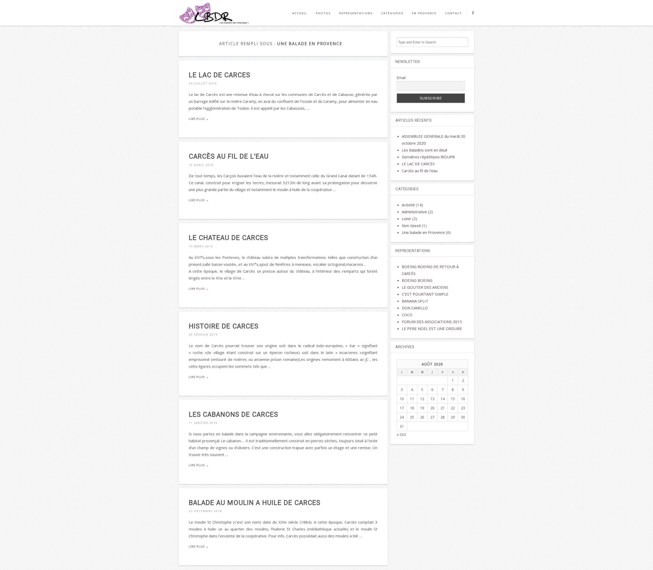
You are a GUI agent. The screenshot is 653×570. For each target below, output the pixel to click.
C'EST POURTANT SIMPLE (425, 294)
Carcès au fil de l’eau (419, 170)
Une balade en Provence (423, 232)
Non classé (411, 225)
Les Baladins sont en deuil (424, 150)
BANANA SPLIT (415, 300)
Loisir (406, 218)
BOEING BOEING (417, 280)
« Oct (401, 434)
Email (401, 77)
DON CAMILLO (415, 307)
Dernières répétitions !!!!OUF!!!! (428, 156)
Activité (408, 204)
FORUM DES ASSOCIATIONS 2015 (432, 321)
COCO (407, 314)
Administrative (414, 211)
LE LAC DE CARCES (418, 163)
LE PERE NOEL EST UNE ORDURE (432, 328)
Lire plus (199, 119)
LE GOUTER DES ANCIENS (425, 287)
